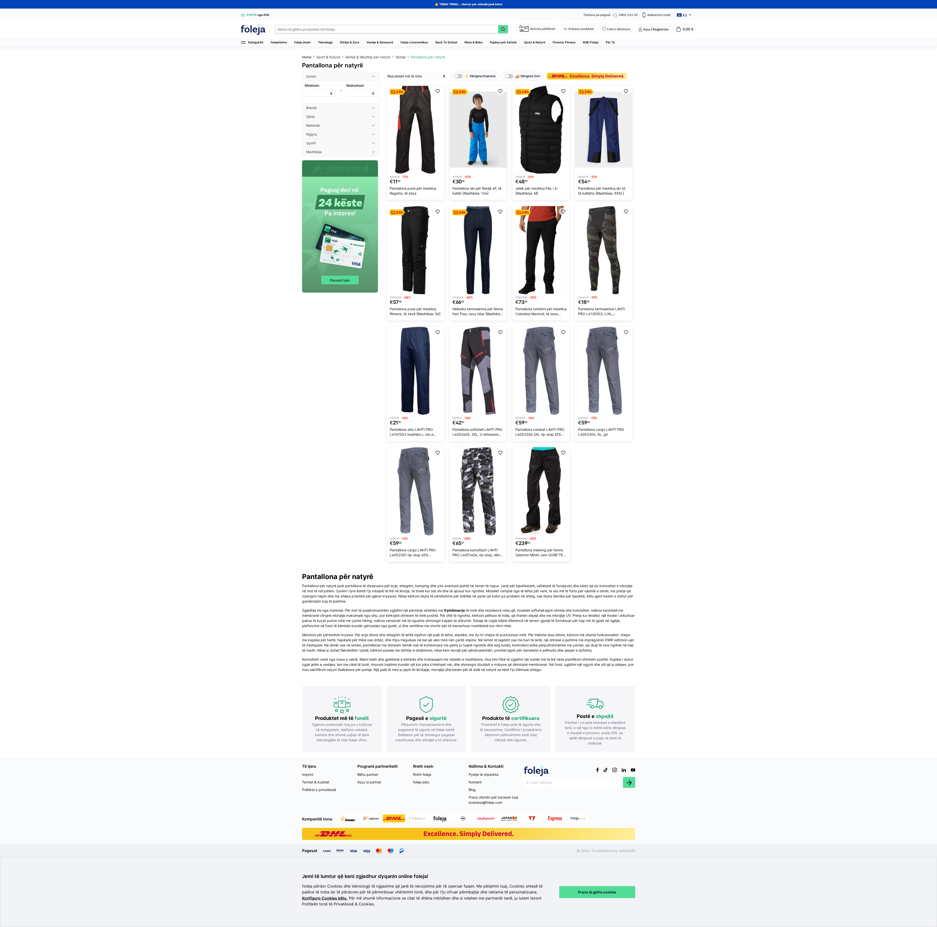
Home (306, 57)
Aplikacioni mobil (658, 15)
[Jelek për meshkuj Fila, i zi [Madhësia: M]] (541, 130)
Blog (472, 790)
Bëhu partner (367, 774)
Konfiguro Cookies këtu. (325, 898)
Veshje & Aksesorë (379, 42)
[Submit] (629, 782)
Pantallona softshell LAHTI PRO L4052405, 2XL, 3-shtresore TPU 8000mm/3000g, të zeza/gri (477, 432)
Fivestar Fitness (564, 42)
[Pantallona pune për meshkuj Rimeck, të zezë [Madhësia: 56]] (415, 250)
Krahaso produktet (581, 29)
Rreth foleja (422, 774)
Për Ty (610, 42)
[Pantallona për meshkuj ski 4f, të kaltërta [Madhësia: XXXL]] (603, 130)
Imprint (307, 774)
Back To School (446, 42)
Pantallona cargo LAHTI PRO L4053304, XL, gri (601, 431)
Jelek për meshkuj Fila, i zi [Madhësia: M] (536, 190)
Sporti (311, 143)
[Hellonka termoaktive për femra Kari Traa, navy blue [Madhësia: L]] (478, 250)
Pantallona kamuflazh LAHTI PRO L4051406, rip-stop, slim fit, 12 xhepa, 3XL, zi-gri (476, 553)
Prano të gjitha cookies (597, 892)
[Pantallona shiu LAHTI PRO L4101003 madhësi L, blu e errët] (415, 371)
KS (685, 15)
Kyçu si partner (369, 782)
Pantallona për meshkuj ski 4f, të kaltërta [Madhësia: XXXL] (602, 190)
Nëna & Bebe (473, 42)
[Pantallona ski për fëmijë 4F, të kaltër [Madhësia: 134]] (478, 130)
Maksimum (360, 89)
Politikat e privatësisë (319, 790)
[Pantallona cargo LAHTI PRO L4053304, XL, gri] (603, 371)
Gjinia (310, 116)
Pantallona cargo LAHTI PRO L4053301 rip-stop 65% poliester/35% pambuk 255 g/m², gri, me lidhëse (413, 553)
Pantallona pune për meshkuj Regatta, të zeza (413, 190)
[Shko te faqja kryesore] (253, 29)
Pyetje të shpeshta (484, 774)
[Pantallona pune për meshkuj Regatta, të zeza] (415, 130)
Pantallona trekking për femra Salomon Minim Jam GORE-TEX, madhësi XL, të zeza (540, 553)
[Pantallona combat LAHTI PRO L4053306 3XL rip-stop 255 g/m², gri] (541, 371)
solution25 (627, 851)
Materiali (313, 125)
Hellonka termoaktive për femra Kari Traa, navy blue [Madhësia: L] (477, 312)
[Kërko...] (503, 29)
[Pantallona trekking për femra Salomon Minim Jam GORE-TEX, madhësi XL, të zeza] (541, 491)
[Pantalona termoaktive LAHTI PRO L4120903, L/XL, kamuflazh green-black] (603, 250)
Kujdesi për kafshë (503, 42)
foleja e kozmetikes (414, 42)
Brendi (311, 108)
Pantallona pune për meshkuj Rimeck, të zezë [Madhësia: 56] (415, 311)
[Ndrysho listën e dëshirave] (437, 91)
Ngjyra (311, 134)
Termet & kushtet (315, 782)
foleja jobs (421, 782)
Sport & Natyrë (534, 42)
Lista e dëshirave (618, 29)
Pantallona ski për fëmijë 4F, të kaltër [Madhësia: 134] (476, 190)
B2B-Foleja (590, 42)
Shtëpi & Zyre (349, 42)
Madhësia (314, 152)
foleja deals (302, 42)
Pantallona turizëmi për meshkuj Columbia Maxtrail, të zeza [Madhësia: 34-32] (540, 312)
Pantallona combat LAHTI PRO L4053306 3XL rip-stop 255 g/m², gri (539, 432)
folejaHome (279, 42)
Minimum (318, 89)
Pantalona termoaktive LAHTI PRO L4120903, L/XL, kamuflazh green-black (601, 312)
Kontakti (475, 782)
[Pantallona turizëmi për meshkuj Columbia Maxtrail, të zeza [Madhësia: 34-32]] (541, 250)
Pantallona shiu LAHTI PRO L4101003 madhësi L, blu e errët (411, 432)
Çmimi (311, 76)
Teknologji (325, 42)
